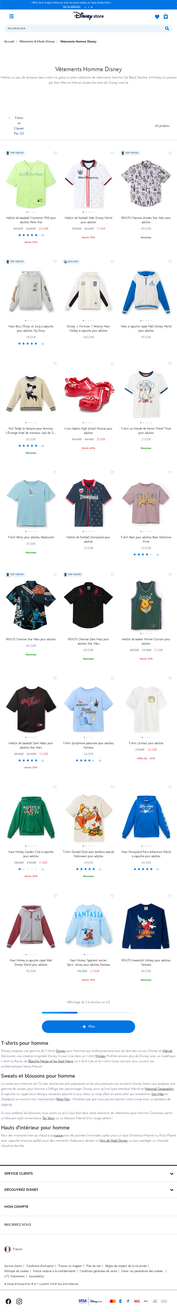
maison (58, 1135)
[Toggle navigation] (13, 15)
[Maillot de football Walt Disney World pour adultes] (88, 185)
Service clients (13, 1266)
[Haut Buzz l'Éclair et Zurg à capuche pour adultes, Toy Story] (31, 294)
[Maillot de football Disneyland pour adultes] (88, 505)
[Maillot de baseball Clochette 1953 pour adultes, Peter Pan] (31, 185)
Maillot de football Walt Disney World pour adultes (88, 220)
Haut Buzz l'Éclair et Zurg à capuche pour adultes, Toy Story (31, 329)
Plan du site (93, 1266)
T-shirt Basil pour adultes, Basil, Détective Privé (146, 539)
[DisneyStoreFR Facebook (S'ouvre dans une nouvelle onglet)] (8, 1301)
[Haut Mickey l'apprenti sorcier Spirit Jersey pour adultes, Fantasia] (88, 928)
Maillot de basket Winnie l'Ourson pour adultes (146, 641)
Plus (91, 1027)
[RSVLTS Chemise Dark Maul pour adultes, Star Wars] (88, 607)
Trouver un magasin (70, 1266)
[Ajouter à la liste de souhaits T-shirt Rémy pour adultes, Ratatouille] (55, 472)
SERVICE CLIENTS (18, 1174)
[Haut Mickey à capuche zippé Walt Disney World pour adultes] (31, 928)
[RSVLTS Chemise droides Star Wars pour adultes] (146, 185)
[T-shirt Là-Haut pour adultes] (146, 711)
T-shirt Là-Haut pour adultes (146, 743)
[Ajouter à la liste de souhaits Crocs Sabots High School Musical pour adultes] (112, 363)
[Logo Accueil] (88, 16)
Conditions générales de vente (98, 1271)
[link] (31, 235)
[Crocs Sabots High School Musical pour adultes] (88, 396)
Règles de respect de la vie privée (126, 1266)
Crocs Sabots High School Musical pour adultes (88, 431)
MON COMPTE (16, 1207)
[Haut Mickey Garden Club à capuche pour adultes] (31, 819)
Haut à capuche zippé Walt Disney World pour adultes (146, 329)
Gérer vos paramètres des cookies (142, 1271)
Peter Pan (63, 1099)
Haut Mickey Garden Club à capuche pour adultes (31, 854)
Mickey (100, 1056)
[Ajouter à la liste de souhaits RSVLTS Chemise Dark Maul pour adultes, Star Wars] (112, 574)
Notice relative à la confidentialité (54, 1271)
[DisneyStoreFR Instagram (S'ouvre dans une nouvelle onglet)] (19, 1301)
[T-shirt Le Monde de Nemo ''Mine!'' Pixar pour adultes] (146, 396)
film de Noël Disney (114, 1141)
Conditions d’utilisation (40, 1266)
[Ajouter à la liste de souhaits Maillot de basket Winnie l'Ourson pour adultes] (170, 574)
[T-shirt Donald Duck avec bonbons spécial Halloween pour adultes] (88, 819)
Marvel (167, 1051)
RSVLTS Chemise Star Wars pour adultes (31, 639)
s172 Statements (14, 1276)
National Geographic (159, 1089)
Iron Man (158, 1094)
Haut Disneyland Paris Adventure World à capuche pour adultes (146, 854)
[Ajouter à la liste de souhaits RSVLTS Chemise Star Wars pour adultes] (55, 574)
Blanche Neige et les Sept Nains (50, 1061)
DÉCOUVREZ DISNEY (21, 1190)
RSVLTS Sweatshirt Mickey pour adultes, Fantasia (146, 963)
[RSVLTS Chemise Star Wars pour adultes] (31, 607)
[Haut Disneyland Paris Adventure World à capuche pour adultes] (146, 819)
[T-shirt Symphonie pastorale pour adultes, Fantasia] (88, 711)
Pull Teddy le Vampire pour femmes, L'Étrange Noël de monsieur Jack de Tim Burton (31, 431)
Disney (61, 1051)
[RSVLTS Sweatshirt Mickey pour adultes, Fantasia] (146, 928)
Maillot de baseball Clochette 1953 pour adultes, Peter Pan (31, 220)
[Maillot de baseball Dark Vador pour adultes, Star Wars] (31, 711)
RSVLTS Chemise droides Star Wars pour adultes (146, 220)
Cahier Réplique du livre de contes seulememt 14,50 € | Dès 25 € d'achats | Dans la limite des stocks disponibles (71, 4)
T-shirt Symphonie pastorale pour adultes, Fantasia (88, 745)
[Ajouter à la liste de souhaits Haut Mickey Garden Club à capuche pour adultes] (55, 787)
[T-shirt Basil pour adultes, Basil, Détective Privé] (146, 505)
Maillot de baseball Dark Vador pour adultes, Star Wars (31, 745)
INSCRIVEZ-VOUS (17, 1225)
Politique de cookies (16, 1271)
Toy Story (48, 1118)
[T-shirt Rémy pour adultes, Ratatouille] (31, 505)
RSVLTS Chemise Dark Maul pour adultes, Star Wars (88, 641)
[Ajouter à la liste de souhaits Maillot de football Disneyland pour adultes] (112, 472)
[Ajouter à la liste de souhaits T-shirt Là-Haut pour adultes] (170, 678)
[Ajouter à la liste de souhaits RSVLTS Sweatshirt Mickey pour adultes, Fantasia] (170, 895)
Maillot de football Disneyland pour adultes (88, 539)
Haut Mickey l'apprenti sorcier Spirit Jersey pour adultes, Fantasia (88, 963)
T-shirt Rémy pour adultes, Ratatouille (31, 537)
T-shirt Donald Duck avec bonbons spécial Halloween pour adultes (88, 854)
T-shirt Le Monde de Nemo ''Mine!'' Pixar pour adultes (146, 431)
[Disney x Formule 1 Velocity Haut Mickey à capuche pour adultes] (88, 294)
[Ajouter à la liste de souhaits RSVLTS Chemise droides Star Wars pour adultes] (170, 153)
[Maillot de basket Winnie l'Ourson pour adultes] (146, 607)
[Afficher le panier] (165, 16)
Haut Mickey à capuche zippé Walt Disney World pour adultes (31, 963)
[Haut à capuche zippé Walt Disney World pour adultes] (146, 294)
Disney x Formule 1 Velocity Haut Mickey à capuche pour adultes (88, 329)
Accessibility (36, 1276)
